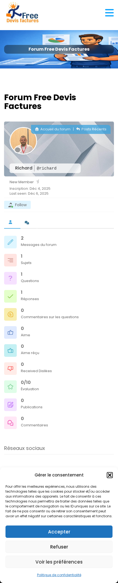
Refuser (59, 547)
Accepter (59, 532)
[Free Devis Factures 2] (22, 12)
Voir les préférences (59, 562)
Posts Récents (93, 129)
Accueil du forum (55, 129)
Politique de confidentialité (59, 575)
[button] (110, 475)
